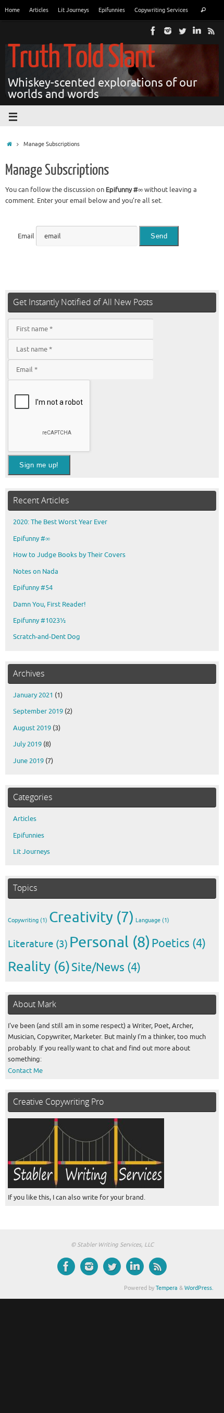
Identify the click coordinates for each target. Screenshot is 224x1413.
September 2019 (38, 711)
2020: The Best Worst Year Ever (60, 522)
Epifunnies (111, 10)
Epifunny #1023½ (39, 621)
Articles (38, 10)
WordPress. (199, 1287)
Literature (38, 943)
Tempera (167, 1287)
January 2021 (33, 695)
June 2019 (28, 761)
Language (152, 920)
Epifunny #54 (33, 588)
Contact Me (25, 1071)
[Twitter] (182, 30)
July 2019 (27, 744)
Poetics (179, 943)
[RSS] (211, 30)
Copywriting (27, 920)
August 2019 (32, 728)
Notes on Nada (35, 571)
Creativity (91, 917)
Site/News (106, 967)
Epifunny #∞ (31, 539)
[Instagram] (167, 30)
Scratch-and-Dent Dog (46, 637)
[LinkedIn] (197, 30)
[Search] (203, 10)
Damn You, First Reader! (49, 604)
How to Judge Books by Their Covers (69, 555)
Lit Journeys (73, 10)
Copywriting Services (161, 10)
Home (12, 10)
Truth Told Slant (81, 57)
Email (26, 236)
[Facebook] (153, 30)
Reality (39, 966)
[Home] (9, 144)
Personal (109, 942)
